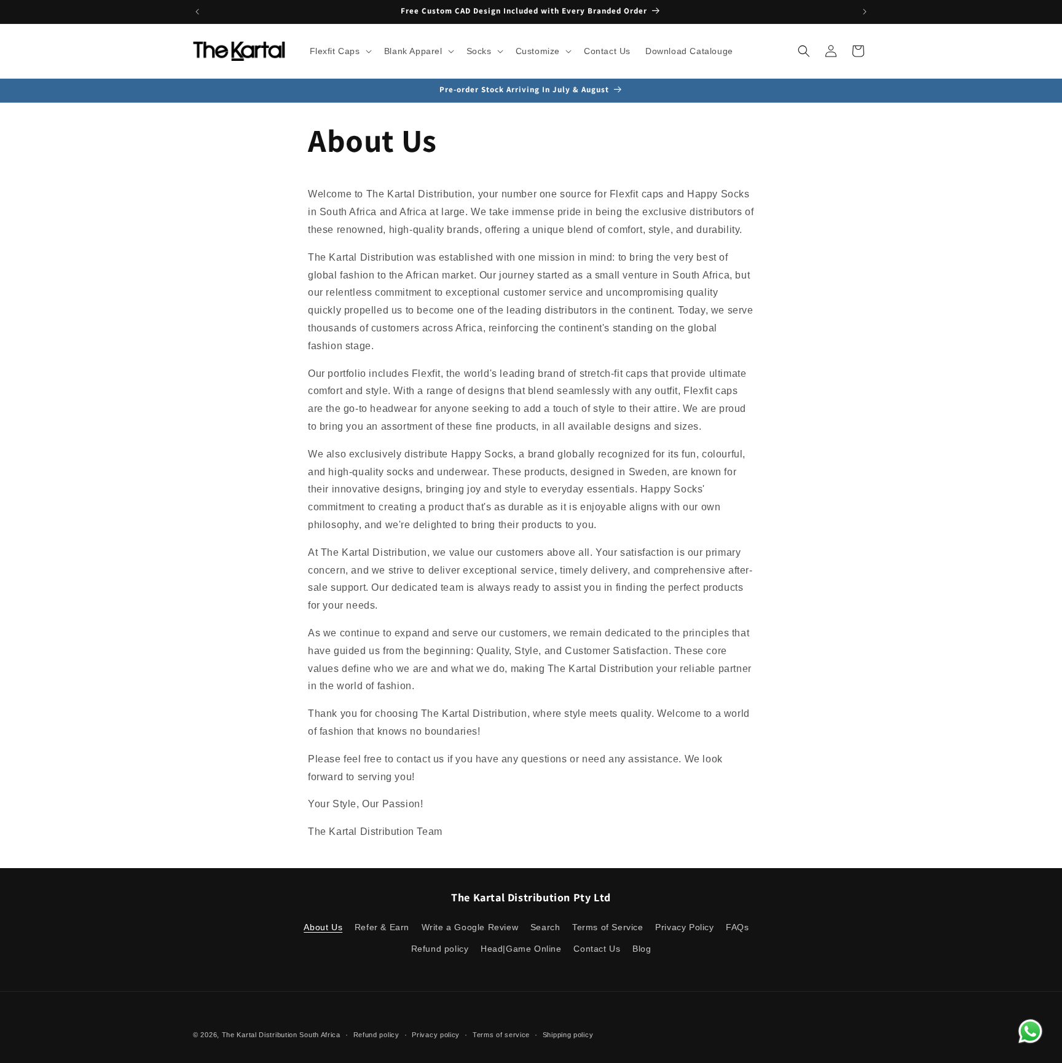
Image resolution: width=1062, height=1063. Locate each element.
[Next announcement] (864, 11)
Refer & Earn (382, 927)
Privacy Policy (684, 927)
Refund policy (440, 949)
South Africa (319, 1034)
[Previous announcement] (197, 11)
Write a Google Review (470, 927)
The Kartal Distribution (259, 1034)
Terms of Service (607, 927)
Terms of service (501, 1034)
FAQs (737, 927)
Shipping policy (568, 1034)
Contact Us (596, 949)
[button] (339, 51)
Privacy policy (436, 1034)
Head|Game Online (521, 949)
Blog (641, 949)
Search (545, 927)
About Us (323, 927)
